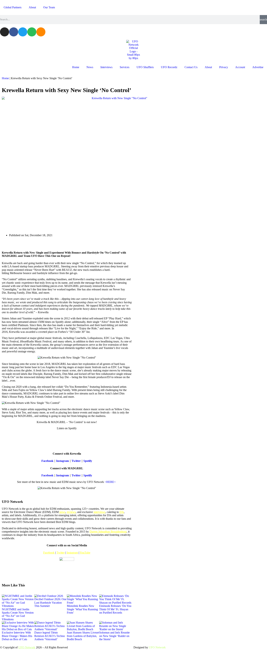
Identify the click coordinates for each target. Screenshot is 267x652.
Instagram (62, 460)
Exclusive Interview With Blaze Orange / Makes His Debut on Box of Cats (17, 636)
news (62, 512)
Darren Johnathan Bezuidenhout (108, 531)
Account (240, 67)
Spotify (87, 460)
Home (75, 67)
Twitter (76, 460)
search (263, 19)
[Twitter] (22, 31)
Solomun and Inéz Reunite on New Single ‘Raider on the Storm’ (114, 636)
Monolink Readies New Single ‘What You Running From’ (82, 609)
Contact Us (191, 67)
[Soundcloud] (40, 31)
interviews (99, 512)
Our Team (49, 7)
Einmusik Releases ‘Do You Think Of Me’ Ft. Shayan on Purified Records (115, 609)
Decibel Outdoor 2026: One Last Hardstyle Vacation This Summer (50, 602)
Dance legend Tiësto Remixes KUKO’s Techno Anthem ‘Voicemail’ (49, 636)
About (32, 7)
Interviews (106, 67)
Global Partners (12, 7)
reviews (71, 512)
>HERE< (110, 481)
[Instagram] (4, 31)
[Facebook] (13, 31)
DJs (122, 512)
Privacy (223, 67)
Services (124, 67)
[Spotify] (31, 31)
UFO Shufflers (145, 67)
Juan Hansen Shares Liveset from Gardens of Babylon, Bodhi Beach (83, 636)
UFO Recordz (169, 67)
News (89, 67)
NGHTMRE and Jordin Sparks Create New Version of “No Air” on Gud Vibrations (18, 614)
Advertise (257, 67)
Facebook (47, 460)
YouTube (85, 552)
